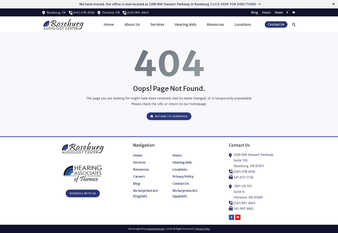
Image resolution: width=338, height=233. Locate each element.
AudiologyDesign (155, 228)
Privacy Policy (203, 228)
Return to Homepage (171, 116)
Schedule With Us (82, 193)
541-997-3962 (243, 208)
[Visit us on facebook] (287, 12)
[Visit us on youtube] (294, 12)
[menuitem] (254, 12)
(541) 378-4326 (83, 12)
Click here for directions (233, 4)
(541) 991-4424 (137, 12)
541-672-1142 (243, 177)
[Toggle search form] (293, 24)
